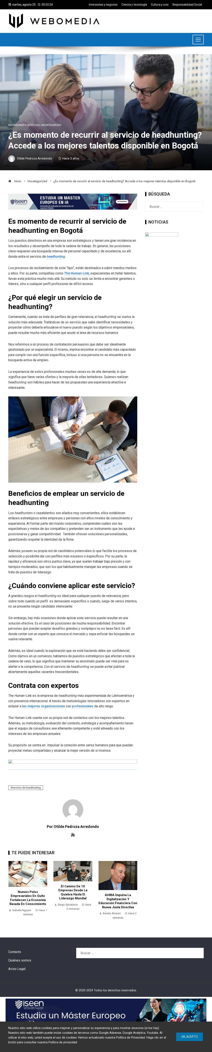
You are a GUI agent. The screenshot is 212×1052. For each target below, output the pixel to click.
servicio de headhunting (26, 787)
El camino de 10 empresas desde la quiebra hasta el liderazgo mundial (72, 892)
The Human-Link (76, 273)
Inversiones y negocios (24, 125)
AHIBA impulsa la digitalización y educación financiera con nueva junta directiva (118, 901)
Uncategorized (51, 125)
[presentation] (12, 891)
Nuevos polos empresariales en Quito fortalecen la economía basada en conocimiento (28, 898)
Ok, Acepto (189, 1036)
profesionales (82, 706)
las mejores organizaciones (43, 706)
